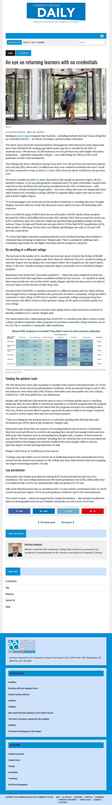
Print (41, 132)
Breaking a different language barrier (23, 688)
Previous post (48, 522)
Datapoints (63, 802)
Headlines (12, 681)
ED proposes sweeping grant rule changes (24, 731)
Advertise (10, 594)
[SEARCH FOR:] (91, 42)
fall (35, 186)
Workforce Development (17, 784)
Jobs (7, 587)
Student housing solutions (18, 694)
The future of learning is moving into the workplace (28, 718)
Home (8, 606)
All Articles (67, 797)
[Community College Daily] (56, 13)
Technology (12, 778)
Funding (11, 765)
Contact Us (10, 600)
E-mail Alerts (11, 581)
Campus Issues (14, 759)
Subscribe (78, 797)
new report (25, 135)
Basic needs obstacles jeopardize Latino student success (30, 712)
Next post (66, 522)
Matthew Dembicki (33, 544)
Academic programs (16, 753)
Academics (97, 799)
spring (47, 186)
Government (13, 772)
